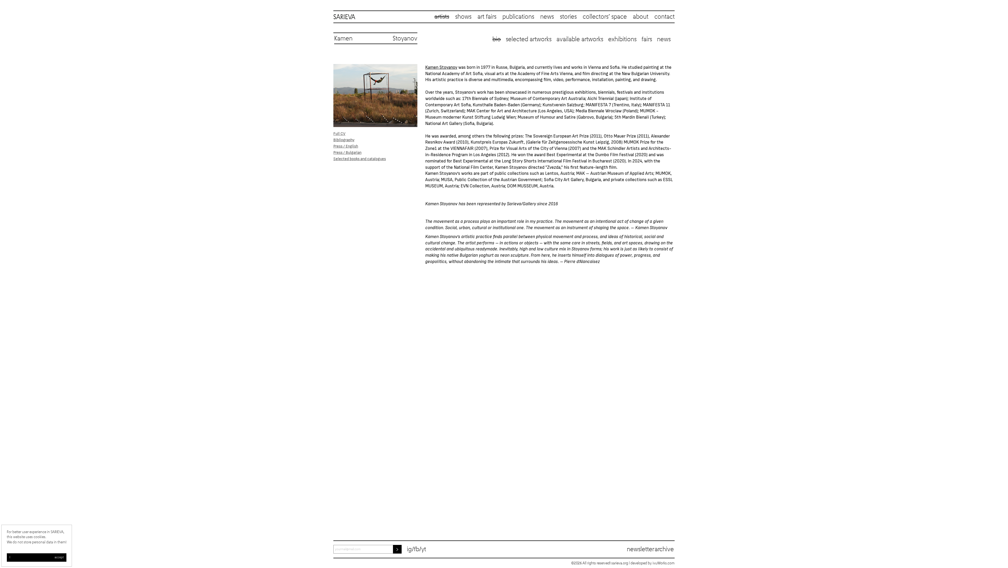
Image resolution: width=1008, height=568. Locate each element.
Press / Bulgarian (347, 152)
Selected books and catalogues (359, 158)
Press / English (345, 146)
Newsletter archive (650, 549)
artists (441, 17)
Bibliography (343, 139)
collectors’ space (605, 17)
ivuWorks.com (664, 563)
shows (463, 17)
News (664, 39)
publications (518, 17)
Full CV (339, 133)
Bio (496, 39)
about (640, 17)
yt (423, 549)
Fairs (647, 39)
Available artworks (579, 39)
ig (409, 549)
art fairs (486, 17)
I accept (36, 557)
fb (416, 549)
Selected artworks (529, 39)
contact (664, 17)
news (547, 17)
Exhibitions (622, 39)
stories (568, 17)
